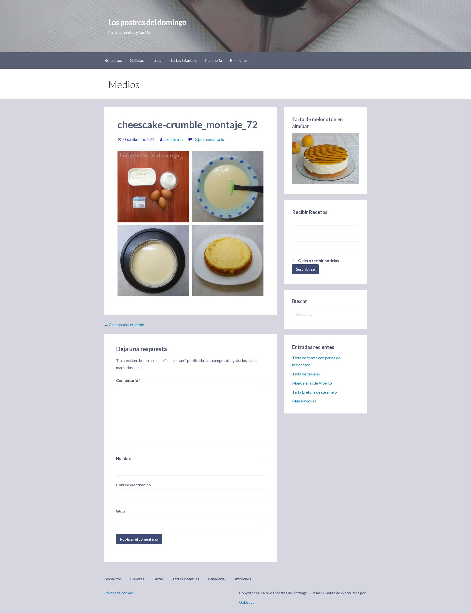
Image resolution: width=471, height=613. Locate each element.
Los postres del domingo (147, 22)
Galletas (137, 60)
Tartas (157, 60)
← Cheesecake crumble (124, 324)
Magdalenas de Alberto (312, 383)
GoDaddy (246, 602)
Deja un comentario (209, 139)
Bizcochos (239, 60)
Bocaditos (113, 60)
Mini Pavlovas (304, 401)
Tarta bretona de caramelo (314, 392)
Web (120, 511)
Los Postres (173, 139)
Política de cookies (119, 593)
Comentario (128, 380)
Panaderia (213, 60)
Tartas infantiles (183, 60)
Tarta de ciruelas (306, 374)
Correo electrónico (133, 484)
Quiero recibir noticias (318, 260)
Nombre (123, 458)
